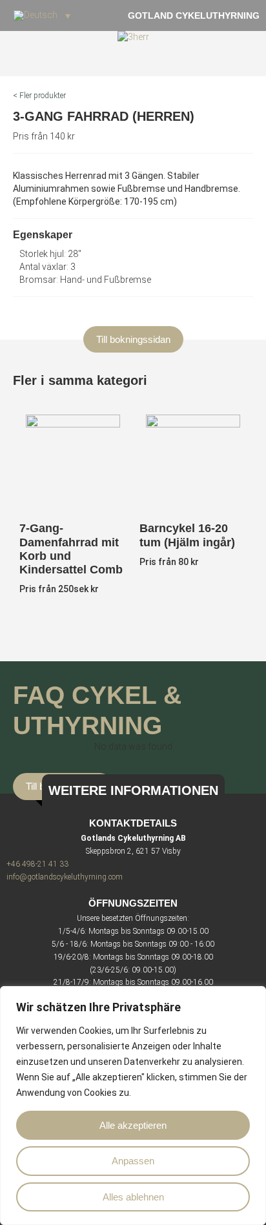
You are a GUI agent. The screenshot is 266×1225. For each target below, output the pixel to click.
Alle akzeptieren (133, 1125)
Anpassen (133, 1160)
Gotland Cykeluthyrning (194, 15)
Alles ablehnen (133, 1196)
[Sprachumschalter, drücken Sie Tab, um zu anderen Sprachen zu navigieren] (41, 15)
